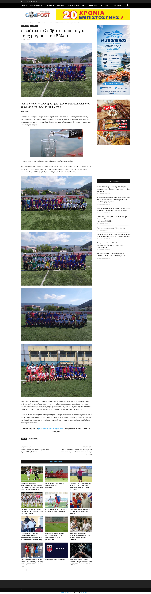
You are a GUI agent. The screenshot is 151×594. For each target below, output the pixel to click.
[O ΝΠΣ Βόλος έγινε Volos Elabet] (56, 550)
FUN (106, 5)
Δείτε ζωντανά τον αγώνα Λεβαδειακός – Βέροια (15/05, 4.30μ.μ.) (35, 451)
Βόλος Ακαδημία (33, 438)
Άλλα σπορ (93, 5)
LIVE (83, 5)
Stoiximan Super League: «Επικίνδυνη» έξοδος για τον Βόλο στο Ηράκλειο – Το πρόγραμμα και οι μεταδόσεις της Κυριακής (113, 200)
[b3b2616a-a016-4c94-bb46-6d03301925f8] (56, 158)
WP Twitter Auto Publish (67, 593)
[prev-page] (22, 570)
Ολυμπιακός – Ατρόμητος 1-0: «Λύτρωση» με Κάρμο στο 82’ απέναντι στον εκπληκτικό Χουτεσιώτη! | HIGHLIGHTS (112, 219)
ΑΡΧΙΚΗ (25, 5)
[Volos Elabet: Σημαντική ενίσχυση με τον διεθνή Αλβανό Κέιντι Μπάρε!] (81, 500)
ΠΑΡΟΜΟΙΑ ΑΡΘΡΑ (56, 461)
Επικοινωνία (118, 5)
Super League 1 (31, 23)
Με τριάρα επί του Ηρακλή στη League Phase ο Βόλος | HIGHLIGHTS (55, 485)
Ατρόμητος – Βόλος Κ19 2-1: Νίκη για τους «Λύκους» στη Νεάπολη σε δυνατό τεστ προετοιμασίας (111, 245)
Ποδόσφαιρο (35, 5)
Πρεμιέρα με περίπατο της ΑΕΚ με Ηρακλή (111, 228)
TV (101, 5)
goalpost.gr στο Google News (51, 428)
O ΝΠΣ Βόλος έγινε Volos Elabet (55, 559)
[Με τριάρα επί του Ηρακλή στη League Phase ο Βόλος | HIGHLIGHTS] (56, 474)
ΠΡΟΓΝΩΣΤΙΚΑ (73, 5)
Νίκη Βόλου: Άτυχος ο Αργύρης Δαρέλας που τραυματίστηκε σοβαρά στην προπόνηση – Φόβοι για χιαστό (113, 189)
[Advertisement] (113, 162)
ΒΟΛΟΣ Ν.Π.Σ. (41, 23)
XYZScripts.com (85, 593)
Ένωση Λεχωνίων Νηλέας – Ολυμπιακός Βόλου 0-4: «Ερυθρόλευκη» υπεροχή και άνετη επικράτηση (113, 235)
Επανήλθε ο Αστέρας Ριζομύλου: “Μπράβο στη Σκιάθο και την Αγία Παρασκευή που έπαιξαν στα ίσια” (76, 452)
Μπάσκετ (60, 5)
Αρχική (23, 23)
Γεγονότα (48, 5)
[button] (127, 5)
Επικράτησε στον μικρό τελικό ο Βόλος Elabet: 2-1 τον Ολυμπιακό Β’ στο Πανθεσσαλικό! (32, 511)
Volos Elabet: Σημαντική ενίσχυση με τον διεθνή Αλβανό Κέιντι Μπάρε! (80, 511)
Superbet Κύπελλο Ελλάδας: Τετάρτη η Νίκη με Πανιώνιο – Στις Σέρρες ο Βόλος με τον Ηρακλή (81, 562)
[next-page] (25, 570)
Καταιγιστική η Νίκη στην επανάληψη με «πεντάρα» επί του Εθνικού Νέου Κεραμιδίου (111, 255)
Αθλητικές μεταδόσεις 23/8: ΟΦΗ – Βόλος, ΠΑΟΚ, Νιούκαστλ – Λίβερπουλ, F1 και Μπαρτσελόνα (113, 209)
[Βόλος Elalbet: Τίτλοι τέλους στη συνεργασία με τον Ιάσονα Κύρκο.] (56, 500)
